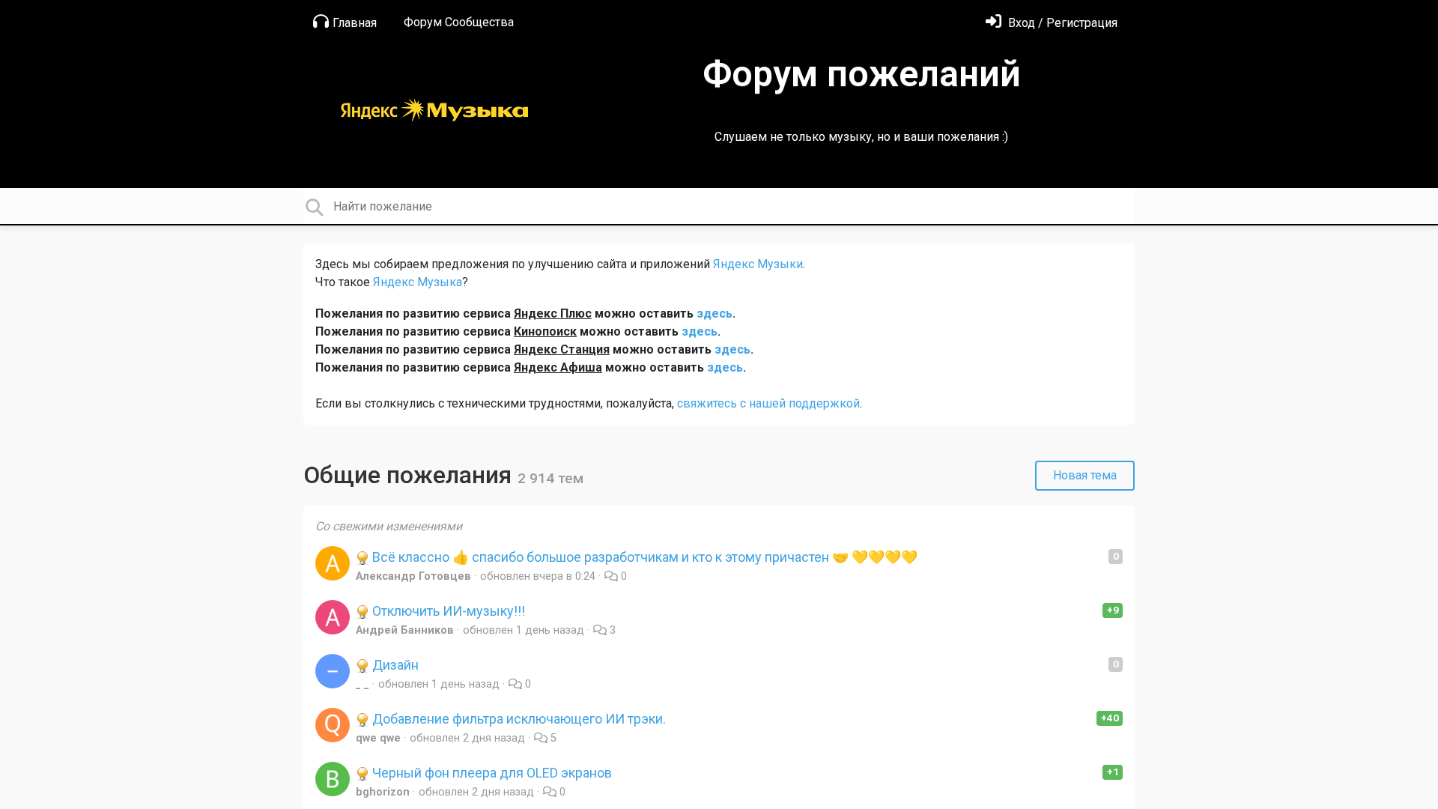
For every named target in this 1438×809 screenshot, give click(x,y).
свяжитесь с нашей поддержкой (768, 403)
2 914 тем (550, 478)
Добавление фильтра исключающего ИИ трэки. (517, 719)
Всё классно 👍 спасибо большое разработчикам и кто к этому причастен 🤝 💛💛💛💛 (643, 557)
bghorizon (383, 792)
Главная (355, 23)
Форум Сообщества (459, 22)
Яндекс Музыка (417, 282)
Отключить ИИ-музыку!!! (447, 611)
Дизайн (394, 665)
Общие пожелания (410, 475)
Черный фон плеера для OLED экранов (490, 773)
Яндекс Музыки (758, 264)
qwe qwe (378, 738)
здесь (714, 313)
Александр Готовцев (413, 576)
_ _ (362, 684)
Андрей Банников (405, 630)
